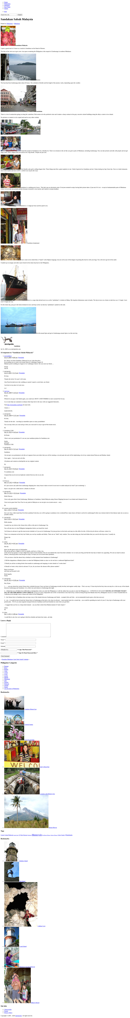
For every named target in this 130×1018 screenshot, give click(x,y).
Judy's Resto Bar (44, 767)
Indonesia (7, 5)
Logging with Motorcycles (47, 794)
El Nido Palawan (23, 835)
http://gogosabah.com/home (15, 405)
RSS (5, 11)
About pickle (7, 1009)
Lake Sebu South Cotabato (20, 659)
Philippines (7, 4)
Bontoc (6, 669)
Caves (2, 835)
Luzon (6, 676)
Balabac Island (23, 861)
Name (3, 640)
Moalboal (30, 835)
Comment (3, 636)
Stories (6, 8)
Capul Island (23, 946)
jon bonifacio (8, 356)
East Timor (7, 7)
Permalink (21, 357)
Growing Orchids (29, 740)
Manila (6, 677)
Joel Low (6, 391)
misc (5, 680)
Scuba (59, 835)
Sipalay (63, 835)
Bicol (5, 668)
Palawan (6, 684)
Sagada (6, 685)
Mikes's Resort (35, 1002)
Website (3, 646)
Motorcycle (37, 835)
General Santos (28, 724)
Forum (6, 1011)
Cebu (5, 671)
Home (6, 2)
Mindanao (17, 23)
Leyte (5, 674)
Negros (6, 682)
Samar (6, 687)
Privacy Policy (8, 1012)
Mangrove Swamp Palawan (27, 967)
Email (3, 643)
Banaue (6, 666)
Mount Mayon (52, 827)
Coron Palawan (9, 835)
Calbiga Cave (41, 926)
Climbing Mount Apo (30, 709)
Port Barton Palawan (46, 835)
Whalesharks (68, 835)
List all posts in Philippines (11, 688)
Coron (6, 672)
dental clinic (16, 835)
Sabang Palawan (54, 835)
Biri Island (22, 881)
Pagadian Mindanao (7, 659)
